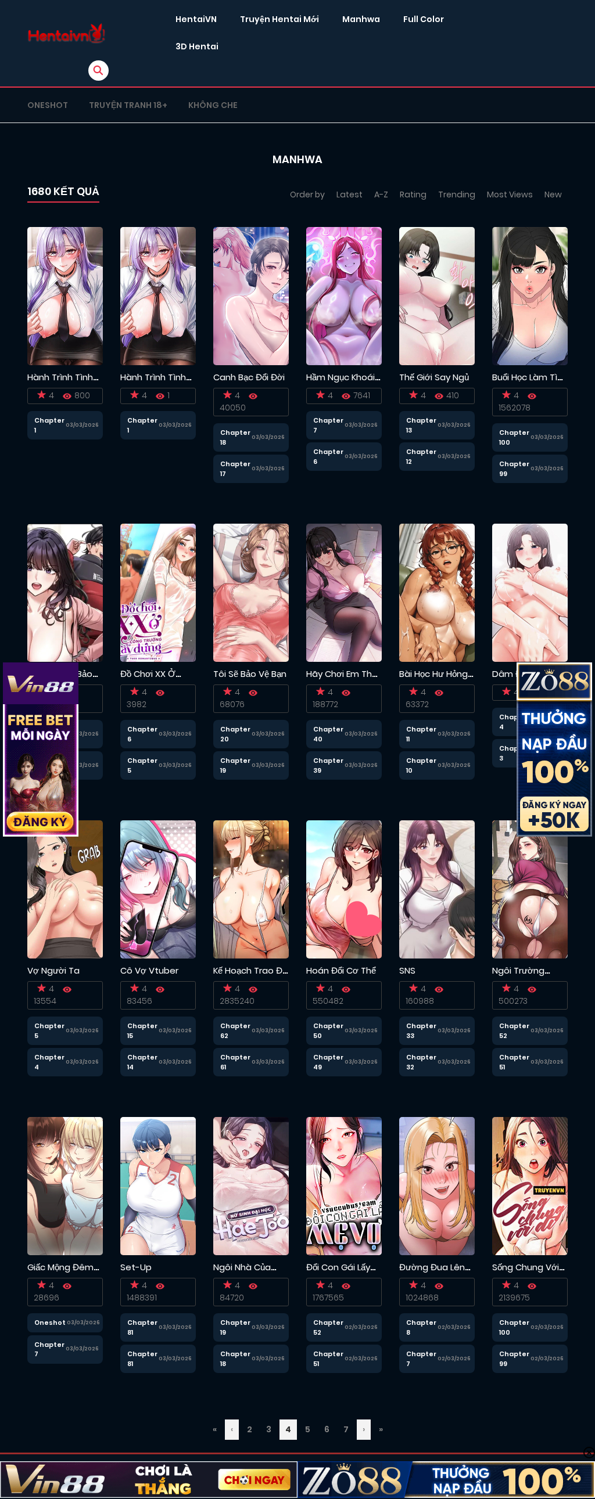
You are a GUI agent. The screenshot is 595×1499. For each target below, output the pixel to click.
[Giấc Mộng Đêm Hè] (65, 1185)
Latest (349, 194)
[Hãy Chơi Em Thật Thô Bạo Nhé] (344, 592)
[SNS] (437, 889)
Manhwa (361, 19)
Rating (413, 194)
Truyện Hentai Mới (279, 19)
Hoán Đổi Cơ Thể (341, 970)
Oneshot (47, 105)
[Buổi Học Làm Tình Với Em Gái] (530, 295)
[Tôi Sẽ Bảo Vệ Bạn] (251, 592)
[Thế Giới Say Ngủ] (437, 295)
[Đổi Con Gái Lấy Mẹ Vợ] (344, 1185)
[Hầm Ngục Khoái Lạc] (344, 295)
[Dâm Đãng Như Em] (530, 592)
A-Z (381, 194)
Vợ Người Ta (53, 970)
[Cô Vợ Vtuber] (158, 889)
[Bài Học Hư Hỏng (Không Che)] (437, 592)
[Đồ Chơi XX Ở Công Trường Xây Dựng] (158, 592)
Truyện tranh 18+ (128, 105)
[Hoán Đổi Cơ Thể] (344, 889)
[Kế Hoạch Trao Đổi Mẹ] (251, 889)
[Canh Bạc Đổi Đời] (251, 295)
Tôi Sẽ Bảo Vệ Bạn (249, 674)
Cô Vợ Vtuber (149, 970)
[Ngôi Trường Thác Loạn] (530, 889)
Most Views (510, 194)
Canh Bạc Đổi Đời (249, 377)
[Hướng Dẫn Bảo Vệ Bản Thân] (65, 592)
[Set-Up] (158, 1185)
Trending (456, 194)
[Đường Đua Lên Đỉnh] (437, 1185)
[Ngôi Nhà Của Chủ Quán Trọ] (251, 1185)
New (553, 194)
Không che (213, 105)
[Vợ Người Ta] (65, 889)
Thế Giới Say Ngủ (434, 377)
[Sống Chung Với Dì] (530, 1185)
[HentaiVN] (66, 33)
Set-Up (136, 1267)
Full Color (423, 19)
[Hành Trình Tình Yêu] (65, 295)
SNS (407, 970)
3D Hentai (196, 46)
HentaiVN (196, 19)
